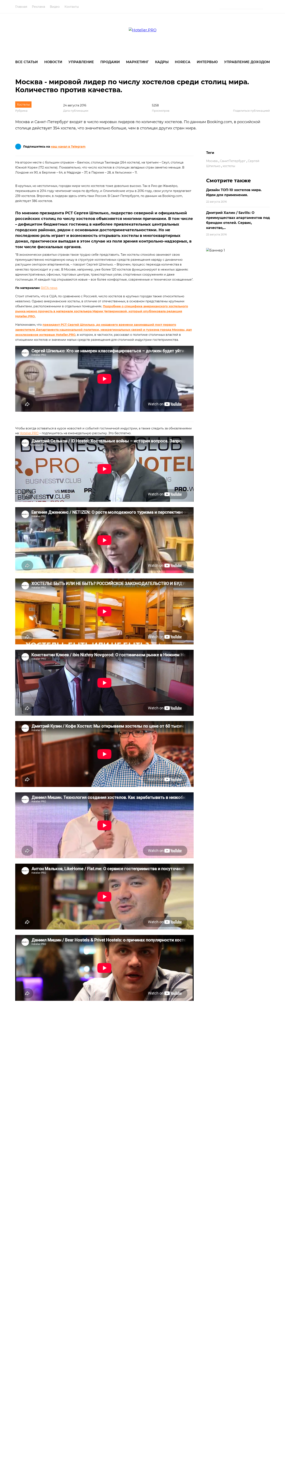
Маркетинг (137, 62)
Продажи (110, 62)
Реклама (38, 7)
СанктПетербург (233, 161)
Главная (21, 7)
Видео (55, 7)
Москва (212, 161)
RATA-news (49, 288)
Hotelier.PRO (29, 433)
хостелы (229, 166)
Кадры (162, 62)
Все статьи (26, 62)
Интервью (207, 62)
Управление (81, 62)
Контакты (71, 7)
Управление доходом (247, 62)
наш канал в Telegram (68, 146)
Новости (53, 62)
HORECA (182, 62)
